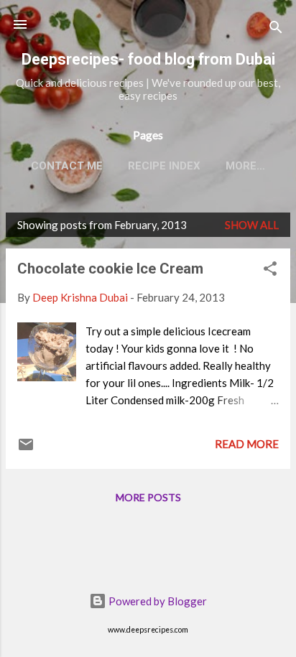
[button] (270, 270)
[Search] (276, 29)
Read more (247, 443)
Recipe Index (164, 165)
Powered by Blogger (156, 601)
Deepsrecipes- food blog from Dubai (148, 59)
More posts (148, 497)
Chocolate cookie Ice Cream (110, 268)
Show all (252, 224)
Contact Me (67, 165)
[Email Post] (25, 448)
